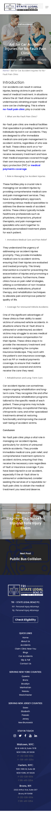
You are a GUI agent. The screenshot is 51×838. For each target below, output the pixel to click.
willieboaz (11, 59)
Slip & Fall (25, 659)
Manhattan (25, 687)
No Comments (39, 59)
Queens (25, 676)
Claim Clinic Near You (25, 648)
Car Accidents (26, 656)
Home (6, 70)
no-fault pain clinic (14, 109)
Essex (25, 707)
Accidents (25, 645)
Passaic (25, 715)
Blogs (25, 652)
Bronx (25, 680)
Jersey (25, 718)
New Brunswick (25, 722)
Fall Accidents (25, 24)
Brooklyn (25, 683)
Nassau (25, 691)
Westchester (25, 694)
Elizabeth (25, 711)
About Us (25, 641)
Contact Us (25, 663)
